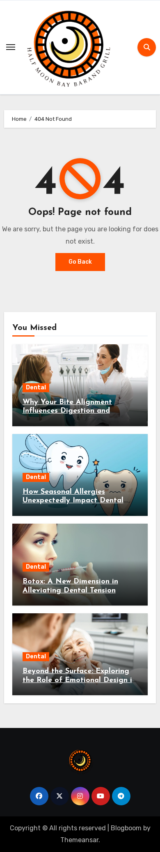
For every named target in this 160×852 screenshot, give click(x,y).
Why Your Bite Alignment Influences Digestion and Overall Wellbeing (67, 411)
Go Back (80, 261)
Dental (36, 387)
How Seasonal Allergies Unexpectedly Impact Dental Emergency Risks (73, 500)
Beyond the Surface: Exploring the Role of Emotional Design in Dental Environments (79, 680)
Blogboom (126, 828)
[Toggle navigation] (10, 47)
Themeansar (79, 840)
